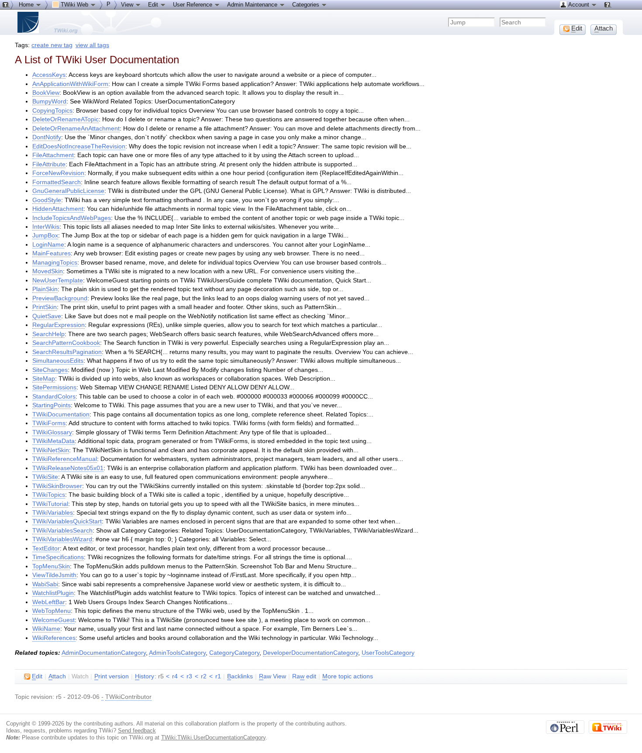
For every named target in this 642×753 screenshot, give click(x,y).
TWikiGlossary (52, 432)
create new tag (51, 45)
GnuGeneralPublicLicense (68, 191)
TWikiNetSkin (50, 450)
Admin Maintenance (253, 4)
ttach (57, 676)
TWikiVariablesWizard (62, 539)
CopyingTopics (52, 110)
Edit (154, 4)
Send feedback (137, 730)
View (128, 4)
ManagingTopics (54, 262)
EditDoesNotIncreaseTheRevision (78, 146)
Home (27, 4)
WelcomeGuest (53, 620)
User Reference (193, 4)
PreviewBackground (59, 298)
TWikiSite (45, 477)
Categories (306, 4)
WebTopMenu (51, 611)
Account (579, 4)
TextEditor (46, 548)
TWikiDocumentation (61, 414)
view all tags (92, 45)
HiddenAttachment (57, 209)
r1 (218, 676)
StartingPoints (51, 405)
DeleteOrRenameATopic (65, 119)
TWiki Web (74, 4)
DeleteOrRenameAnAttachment (76, 128)
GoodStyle (46, 200)
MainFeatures (51, 253)
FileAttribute (49, 164)
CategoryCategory (234, 653)
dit (37, 676)
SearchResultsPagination (67, 352)
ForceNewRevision (58, 173)
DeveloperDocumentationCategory (310, 653)
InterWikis (45, 226)
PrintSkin (44, 307)
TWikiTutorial (50, 504)
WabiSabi (45, 584)
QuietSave (46, 316)
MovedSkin (47, 271)
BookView (45, 92)
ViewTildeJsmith (54, 575)
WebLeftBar (48, 602)
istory (144, 676)
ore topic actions (347, 676)
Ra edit (304, 676)
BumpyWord (49, 101)
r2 (204, 676)
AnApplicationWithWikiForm (70, 84)
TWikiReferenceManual (64, 459)
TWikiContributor (128, 697)
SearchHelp (48, 334)
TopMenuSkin (51, 566)
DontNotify (46, 137)
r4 (175, 676)
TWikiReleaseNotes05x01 (68, 468)
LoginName (48, 244)
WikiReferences (54, 638)
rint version (111, 676)
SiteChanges (50, 370)
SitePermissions (54, 387)
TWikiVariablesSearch (62, 530)
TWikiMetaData (53, 441)
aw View (272, 676)
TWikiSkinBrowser (57, 486)
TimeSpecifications (58, 557)
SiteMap (43, 378)
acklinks (240, 676)
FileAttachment (53, 155)
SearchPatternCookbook (66, 343)
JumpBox (45, 235)
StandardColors (54, 396)
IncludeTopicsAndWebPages (71, 218)
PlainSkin (45, 289)
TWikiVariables (52, 512)
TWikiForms (49, 423)
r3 (189, 676)
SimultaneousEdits (57, 361)
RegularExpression (58, 325)
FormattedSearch (56, 182)
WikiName (46, 629)
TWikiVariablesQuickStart (67, 521)
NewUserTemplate (57, 280)
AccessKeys (49, 75)
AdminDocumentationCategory (104, 653)
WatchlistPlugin (53, 593)
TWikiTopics (48, 495)
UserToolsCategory (388, 653)
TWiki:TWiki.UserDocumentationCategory (213, 737)
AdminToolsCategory (177, 653)
